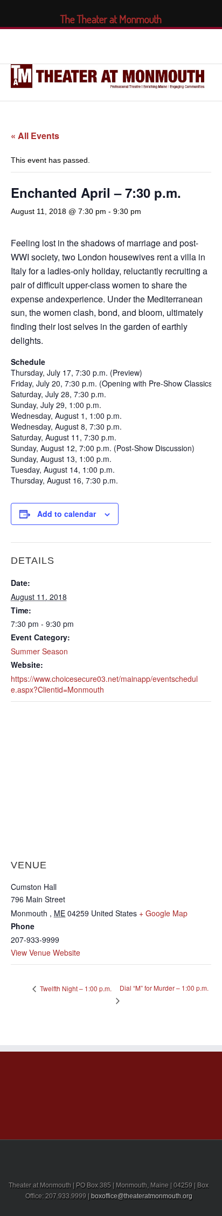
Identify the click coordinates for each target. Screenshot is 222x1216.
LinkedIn (104, 43)
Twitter (84, 44)
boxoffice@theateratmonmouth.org (141, 1196)
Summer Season (39, 651)
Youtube (126, 47)
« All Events (35, 135)
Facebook (66, 45)
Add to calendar (66, 513)
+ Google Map (163, 913)
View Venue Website (45, 952)
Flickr (151, 45)
